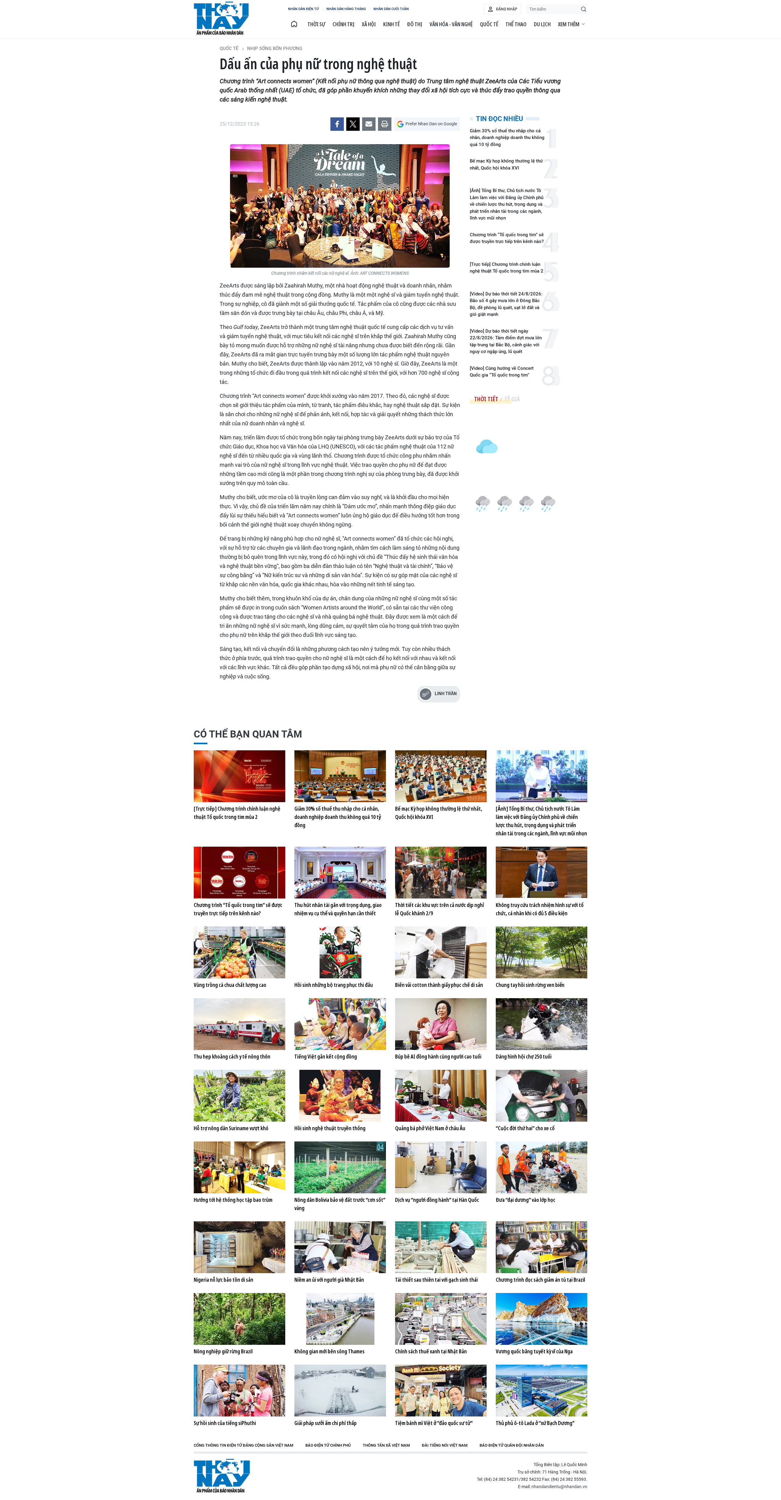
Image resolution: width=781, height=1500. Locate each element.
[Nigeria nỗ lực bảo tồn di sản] (239, 1247)
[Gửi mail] (369, 124)
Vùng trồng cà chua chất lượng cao (230, 984)
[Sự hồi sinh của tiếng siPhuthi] (239, 1390)
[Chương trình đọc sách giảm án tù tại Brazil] (541, 1247)
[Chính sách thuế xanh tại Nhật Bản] (441, 1319)
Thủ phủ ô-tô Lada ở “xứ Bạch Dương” (535, 1423)
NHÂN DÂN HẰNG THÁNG (346, 9)
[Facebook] (337, 124)
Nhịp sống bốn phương (274, 48)
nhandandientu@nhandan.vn (559, 1486)
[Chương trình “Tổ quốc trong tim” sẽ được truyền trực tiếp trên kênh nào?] (239, 872)
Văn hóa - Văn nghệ (451, 24)
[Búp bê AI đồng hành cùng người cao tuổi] (441, 1024)
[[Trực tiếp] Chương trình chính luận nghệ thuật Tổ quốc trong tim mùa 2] (239, 776)
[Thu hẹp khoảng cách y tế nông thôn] (239, 1024)
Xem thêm (568, 24)
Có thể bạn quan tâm (248, 734)
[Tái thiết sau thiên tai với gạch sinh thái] (441, 1247)
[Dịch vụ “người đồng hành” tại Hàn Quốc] (441, 1167)
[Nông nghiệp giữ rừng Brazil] (239, 1319)
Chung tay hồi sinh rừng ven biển (530, 984)
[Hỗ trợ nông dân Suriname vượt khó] (239, 1096)
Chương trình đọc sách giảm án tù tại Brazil (540, 1279)
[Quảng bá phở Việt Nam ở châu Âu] (441, 1096)
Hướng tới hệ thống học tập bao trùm (233, 1199)
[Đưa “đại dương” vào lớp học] (541, 1167)
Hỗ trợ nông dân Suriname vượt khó (231, 1128)
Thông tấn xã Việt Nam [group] (386, 1445)
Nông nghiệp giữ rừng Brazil (223, 1351)
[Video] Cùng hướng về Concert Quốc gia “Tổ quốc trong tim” (502, 372)
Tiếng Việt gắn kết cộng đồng (325, 1056)
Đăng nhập (506, 9)
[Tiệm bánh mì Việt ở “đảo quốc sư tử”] (441, 1390)
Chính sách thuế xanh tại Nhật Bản (431, 1351)
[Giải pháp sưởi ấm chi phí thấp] (340, 1390)
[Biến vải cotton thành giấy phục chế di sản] (441, 952)
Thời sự (316, 24)
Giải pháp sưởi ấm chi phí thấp (325, 1423)
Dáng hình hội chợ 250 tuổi (524, 1056)
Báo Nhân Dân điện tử (222, 1476)
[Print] (384, 124)
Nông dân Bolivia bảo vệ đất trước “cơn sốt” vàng (339, 1204)
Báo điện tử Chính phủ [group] (328, 1445)
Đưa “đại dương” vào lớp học (525, 1199)
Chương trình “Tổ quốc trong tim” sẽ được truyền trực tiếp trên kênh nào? (507, 238)
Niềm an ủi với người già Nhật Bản (329, 1279)
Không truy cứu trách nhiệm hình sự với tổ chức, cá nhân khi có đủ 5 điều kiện (540, 909)
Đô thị (414, 24)
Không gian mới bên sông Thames (329, 1351)
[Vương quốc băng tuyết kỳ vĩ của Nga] (541, 1319)
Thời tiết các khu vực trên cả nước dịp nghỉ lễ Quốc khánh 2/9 (439, 909)
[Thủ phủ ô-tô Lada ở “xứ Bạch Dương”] (541, 1390)
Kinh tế (391, 24)
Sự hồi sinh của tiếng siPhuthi (225, 1423)
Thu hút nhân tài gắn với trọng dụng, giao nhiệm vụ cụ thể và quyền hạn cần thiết (338, 909)
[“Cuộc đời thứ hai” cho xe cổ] (541, 1096)
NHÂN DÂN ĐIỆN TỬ (303, 9)
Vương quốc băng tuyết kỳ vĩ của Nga (534, 1351)
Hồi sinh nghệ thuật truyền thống (329, 1128)
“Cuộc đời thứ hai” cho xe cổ (525, 1128)
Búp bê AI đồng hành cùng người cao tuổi (438, 1056)
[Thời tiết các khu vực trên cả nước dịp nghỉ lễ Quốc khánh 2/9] (441, 872)
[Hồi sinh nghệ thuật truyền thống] (340, 1096)
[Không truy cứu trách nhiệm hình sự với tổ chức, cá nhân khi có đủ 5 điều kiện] (541, 872)
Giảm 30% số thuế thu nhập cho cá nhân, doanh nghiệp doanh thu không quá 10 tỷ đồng (507, 137)
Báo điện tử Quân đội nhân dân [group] (512, 1445)
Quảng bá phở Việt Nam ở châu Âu (430, 1128)
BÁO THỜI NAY (221, 18)
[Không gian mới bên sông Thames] (340, 1319)
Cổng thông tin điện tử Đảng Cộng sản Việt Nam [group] (243, 1445)
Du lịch (542, 24)
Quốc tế (489, 24)
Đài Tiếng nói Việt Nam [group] (444, 1445)
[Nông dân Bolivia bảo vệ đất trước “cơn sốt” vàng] (340, 1167)
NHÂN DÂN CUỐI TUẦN (391, 9)
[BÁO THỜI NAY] (294, 24)
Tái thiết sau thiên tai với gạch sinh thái (436, 1279)
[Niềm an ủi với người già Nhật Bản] (340, 1247)
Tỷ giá (512, 399)
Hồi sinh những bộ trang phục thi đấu (333, 984)
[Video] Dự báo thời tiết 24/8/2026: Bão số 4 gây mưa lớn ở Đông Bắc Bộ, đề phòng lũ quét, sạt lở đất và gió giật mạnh (506, 304)
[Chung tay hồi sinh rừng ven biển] (541, 952)
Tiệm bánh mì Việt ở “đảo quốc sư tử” (434, 1423)
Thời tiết (486, 399)
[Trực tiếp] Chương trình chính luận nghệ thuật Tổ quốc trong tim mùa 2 (506, 268)
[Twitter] (353, 124)
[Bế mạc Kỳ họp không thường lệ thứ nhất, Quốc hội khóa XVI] (441, 776)
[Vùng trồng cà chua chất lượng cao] (239, 952)
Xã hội (369, 24)
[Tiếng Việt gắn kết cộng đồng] (340, 1024)
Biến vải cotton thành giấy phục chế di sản (439, 984)
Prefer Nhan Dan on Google (431, 123)
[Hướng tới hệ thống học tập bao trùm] (239, 1167)
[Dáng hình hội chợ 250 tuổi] (541, 1024)
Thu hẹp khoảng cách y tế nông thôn (232, 1056)
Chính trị (344, 24)
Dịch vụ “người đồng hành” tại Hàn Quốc (437, 1199)
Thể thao (516, 24)
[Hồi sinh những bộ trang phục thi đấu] (340, 952)
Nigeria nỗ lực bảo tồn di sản (223, 1279)
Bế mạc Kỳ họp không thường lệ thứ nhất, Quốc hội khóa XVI (506, 164)
